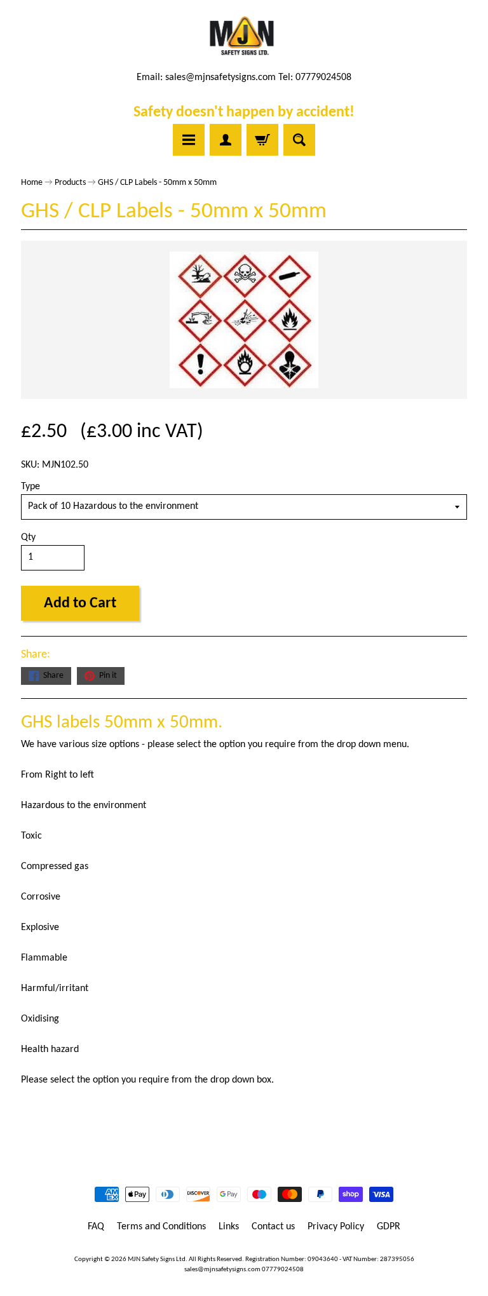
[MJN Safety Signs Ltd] (244, 37)
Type (30, 487)
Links (229, 1227)
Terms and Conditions (161, 1227)
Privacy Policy (336, 1227)
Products (70, 183)
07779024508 (283, 1269)
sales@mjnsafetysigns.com (220, 77)
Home (32, 183)
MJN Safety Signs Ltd (157, 1259)
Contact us (273, 1227)
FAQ (96, 1227)
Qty (28, 537)
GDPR (388, 1227)
